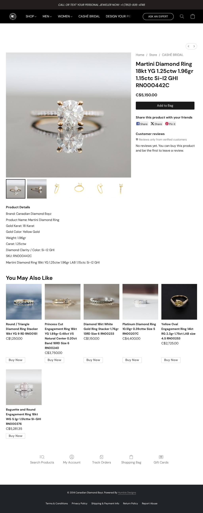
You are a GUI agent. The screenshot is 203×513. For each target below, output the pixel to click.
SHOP (30, 16)
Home (140, 55)
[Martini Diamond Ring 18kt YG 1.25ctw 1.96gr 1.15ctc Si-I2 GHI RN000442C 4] (100, 189)
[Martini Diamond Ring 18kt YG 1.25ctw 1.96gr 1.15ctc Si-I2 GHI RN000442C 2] (58, 189)
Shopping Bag (131, 462)
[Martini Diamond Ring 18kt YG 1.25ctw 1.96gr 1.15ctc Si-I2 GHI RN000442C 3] (79, 189)
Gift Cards (161, 462)
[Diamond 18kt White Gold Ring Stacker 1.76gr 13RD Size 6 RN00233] (101, 302)
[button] (13, 16)
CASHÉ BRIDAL (89, 16)
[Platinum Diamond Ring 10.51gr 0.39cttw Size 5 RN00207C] (140, 302)
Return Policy (130, 503)
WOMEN (64, 16)
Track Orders (101, 462)
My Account (71, 462)
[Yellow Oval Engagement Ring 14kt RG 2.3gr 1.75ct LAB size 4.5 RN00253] (179, 302)
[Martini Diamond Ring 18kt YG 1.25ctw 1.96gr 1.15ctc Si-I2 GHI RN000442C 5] (121, 189)
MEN (46, 16)
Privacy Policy (79, 503)
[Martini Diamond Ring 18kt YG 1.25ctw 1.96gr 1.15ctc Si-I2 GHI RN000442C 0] (15, 189)
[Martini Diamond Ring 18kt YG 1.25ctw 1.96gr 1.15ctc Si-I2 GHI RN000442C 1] (36, 189)
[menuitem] (188, 46)
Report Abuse (149, 503)
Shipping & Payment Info (105, 503)
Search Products (42, 462)
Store (153, 55)
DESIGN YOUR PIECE (120, 16)
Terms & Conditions (57, 503)
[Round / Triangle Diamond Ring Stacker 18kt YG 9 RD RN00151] (24, 302)
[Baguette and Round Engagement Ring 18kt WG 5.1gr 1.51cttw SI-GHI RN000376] (24, 387)
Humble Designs (127, 492)
